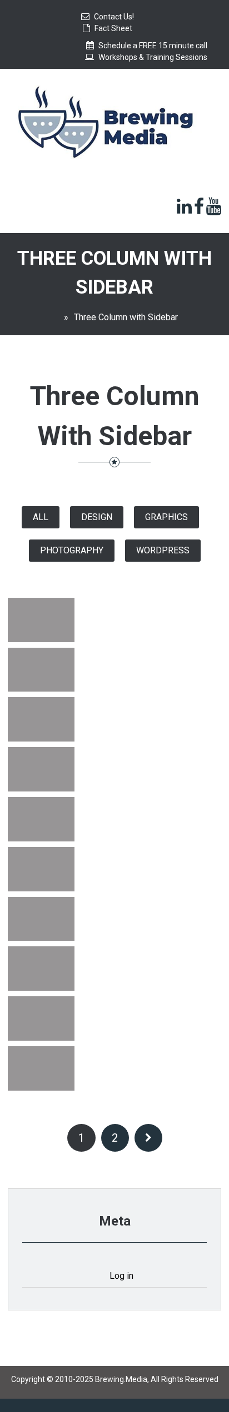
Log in (121, 1275)
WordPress (163, 550)
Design (96, 517)
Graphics (166, 517)
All (40, 517)
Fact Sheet (113, 28)
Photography (71, 550)
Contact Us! (114, 16)
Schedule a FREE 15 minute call (152, 45)
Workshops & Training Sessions (152, 57)
